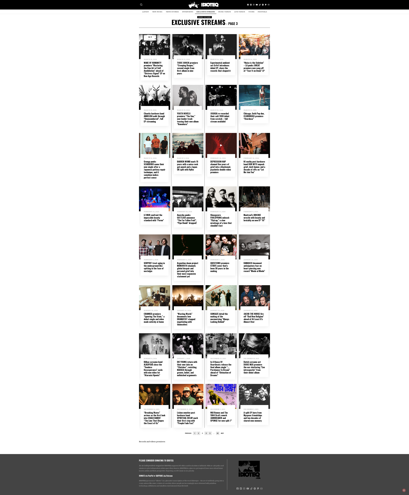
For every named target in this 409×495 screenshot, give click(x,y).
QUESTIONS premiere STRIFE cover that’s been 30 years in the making (219, 267)
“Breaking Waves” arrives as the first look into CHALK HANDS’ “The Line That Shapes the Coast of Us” (154, 418)
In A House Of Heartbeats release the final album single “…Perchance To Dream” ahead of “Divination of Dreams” (220, 368)
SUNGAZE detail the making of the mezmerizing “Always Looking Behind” (219, 317)
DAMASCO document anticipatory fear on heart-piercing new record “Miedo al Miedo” (254, 267)
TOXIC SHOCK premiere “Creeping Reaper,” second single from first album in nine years (187, 68)
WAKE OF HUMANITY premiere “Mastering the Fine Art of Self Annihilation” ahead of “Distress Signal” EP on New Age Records (154, 69)
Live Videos (239, 12)
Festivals (262, 12)
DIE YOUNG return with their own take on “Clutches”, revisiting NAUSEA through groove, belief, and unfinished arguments (187, 368)
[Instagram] (253, 4)
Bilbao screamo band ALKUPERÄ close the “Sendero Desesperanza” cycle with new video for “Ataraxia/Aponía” (153, 368)
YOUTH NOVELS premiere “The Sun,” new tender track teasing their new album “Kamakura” (188, 119)
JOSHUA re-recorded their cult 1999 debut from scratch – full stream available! (219, 117)
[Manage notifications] (404, 490)
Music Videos (224, 12)
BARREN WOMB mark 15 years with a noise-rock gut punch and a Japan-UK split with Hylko (187, 165)
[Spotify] (262, 4)
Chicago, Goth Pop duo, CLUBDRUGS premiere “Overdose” (254, 116)
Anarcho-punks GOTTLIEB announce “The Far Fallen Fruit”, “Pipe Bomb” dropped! (187, 219)
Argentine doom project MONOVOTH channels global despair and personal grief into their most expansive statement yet (187, 269)
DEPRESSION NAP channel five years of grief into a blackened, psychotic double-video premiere (220, 167)
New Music (157, 12)
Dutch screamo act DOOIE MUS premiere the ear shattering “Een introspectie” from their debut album (254, 367)
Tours (251, 12)
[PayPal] (266, 4)
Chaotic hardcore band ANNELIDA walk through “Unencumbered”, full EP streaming (154, 117)
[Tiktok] (260, 4)
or (154, 475)
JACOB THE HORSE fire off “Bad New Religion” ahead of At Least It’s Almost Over (254, 317)
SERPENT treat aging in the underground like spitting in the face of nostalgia (154, 267)
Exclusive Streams (206, 12)
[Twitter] (251, 4)
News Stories (172, 12)
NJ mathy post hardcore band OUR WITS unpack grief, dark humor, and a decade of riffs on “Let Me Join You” (254, 167)
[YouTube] (256, 4)
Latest (145, 12)
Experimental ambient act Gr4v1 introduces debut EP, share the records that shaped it (220, 66)
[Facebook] (248, 4)
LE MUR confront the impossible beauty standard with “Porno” (154, 217)
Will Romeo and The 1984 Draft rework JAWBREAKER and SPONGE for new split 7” (221, 416)
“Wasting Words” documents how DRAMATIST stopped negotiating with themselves (186, 319)
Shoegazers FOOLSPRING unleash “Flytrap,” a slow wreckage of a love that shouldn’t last (221, 220)
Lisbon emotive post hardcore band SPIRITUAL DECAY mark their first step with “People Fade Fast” (187, 418)
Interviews (187, 12)
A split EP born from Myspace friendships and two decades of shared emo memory (253, 416)
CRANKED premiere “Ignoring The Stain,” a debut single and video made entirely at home (154, 317)
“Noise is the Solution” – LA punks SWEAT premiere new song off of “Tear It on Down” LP (254, 66)
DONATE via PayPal (146, 475)
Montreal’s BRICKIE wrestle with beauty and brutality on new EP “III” (254, 217)
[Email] (268, 4)
